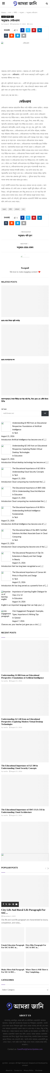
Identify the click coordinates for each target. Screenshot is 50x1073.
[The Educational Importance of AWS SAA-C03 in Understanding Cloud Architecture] (25, 790)
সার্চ (45, 413)
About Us (9, 1070)
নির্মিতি (8, 16)
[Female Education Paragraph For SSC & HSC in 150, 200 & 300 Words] (12, 935)
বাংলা (12, 16)
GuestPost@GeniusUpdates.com (30, 1049)
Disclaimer (38, 1070)
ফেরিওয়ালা (17, 209)
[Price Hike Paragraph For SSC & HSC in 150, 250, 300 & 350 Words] (37, 935)
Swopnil (6, 24)
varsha (5, 681)
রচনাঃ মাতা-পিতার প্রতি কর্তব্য (10, 321)
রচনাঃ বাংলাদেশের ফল (8, 360)
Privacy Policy (28, 1070)
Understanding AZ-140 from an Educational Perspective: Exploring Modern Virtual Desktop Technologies (22, 721)
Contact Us (18, 1070)
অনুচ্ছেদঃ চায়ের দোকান (25, 247)
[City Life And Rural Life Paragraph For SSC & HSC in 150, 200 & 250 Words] (25, 891)
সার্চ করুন (4, 409)
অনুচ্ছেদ (3, 16)
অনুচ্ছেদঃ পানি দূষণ (25, 235)
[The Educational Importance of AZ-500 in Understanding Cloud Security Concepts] (25, 746)
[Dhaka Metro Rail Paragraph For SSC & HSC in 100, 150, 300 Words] (12, 959)
